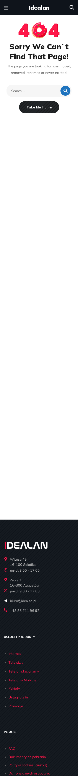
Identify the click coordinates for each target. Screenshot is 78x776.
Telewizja (15, 662)
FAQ (11, 748)
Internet (14, 653)
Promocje (15, 706)
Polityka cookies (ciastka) (27, 765)
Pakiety (14, 688)
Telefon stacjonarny (23, 671)
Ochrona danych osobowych (30, 773)
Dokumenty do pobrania (27, 757)
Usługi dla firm (19, 697)
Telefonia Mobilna (22, 680)
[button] (72, 7)
